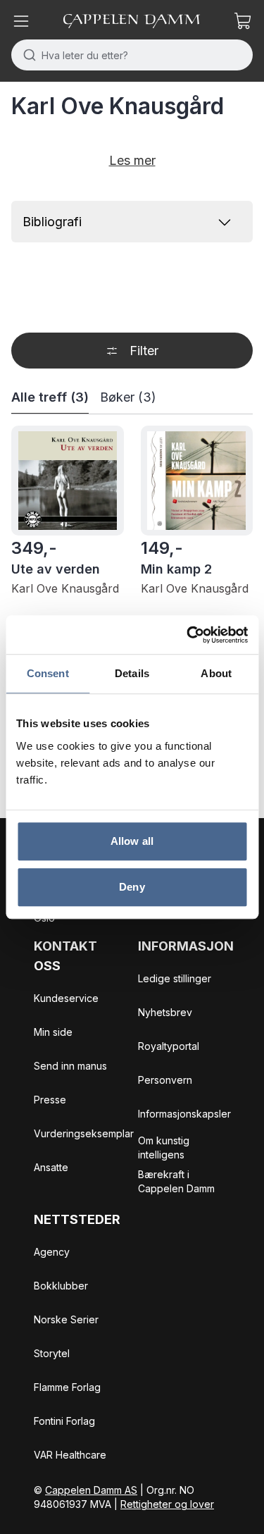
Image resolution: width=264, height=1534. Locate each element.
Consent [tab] (48, 673)
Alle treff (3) (50, 397)
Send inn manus (70, 1066)
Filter (144, 350)
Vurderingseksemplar (84, 1133)
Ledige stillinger (174, 978)
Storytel (52, 1353)
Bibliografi (52, 221)
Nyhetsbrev (165, 1012)
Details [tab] (132, 673)
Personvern (165, 1080)
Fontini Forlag (64, 1421)
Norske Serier (66, 1319)
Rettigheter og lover (167, 1504)
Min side (53, 1032)
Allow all (132, 841)
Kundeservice (66, 998)
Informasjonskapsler (184, 1114)
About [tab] (216, 673)
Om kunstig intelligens (163, 1147)
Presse (50, 1100)
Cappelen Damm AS (91, 1490)
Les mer (132, 160)
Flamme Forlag (67, 1387)
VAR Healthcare (70, 1455)
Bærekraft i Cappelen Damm (176, 1181)
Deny (131, 887)
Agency (52, 1252)
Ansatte (51, 1167)
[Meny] (21, 21)
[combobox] (132, 54)
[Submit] (26, 54)
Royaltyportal (168, 1046)
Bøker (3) (128, 397)
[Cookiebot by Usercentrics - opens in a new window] (188, 635)
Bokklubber (61, 1286)
